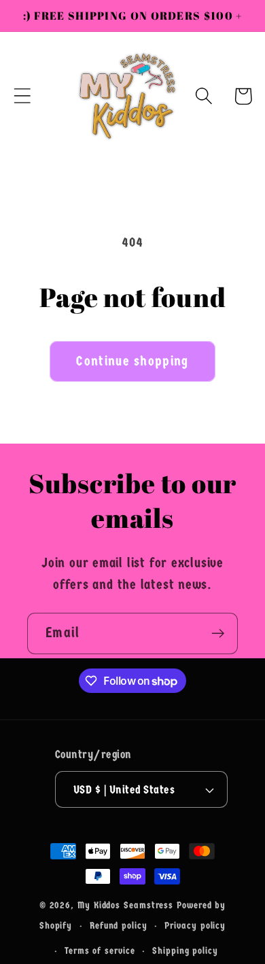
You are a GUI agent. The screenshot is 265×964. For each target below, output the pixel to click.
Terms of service (100, 951)
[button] (22, 96)
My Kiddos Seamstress (127, 905)
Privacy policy (195, 925)
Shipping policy (185, 951)
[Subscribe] (217, 633)
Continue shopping (132, 361)
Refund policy (118, 925)
